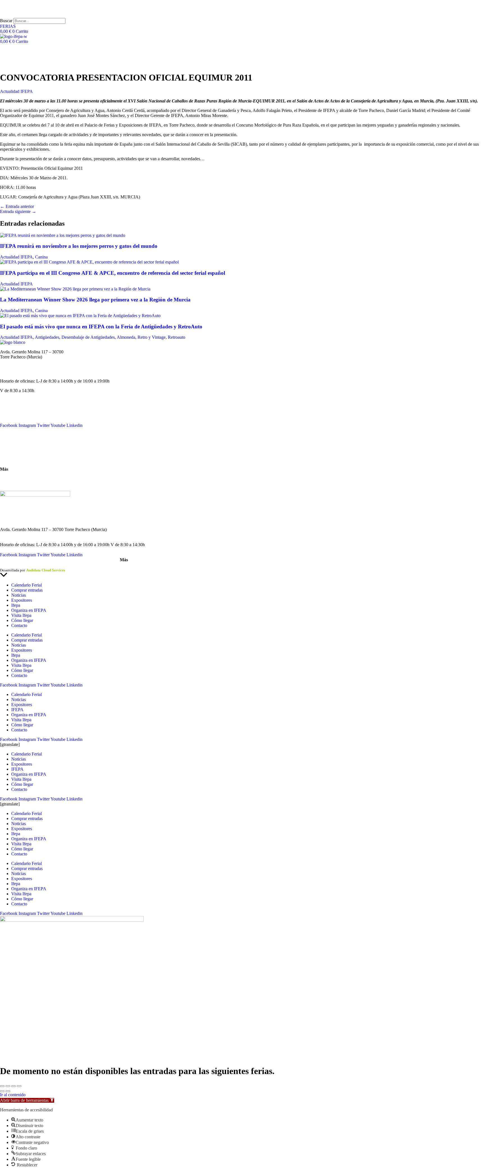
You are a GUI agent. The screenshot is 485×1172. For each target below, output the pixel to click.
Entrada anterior (17, 206)
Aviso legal (8, 565)
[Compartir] (13, 1086)
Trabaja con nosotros (18, 483)
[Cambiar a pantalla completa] (8, 1086)
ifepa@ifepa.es (13, 371)
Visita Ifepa (21, 615)
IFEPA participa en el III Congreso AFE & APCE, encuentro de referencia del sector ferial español (112, 273)
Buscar (6, 20)
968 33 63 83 (12, 362)
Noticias (7, 410)
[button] (27, 1100)
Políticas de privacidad (37, 565)
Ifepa (15, 605)
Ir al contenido (13, 1094)
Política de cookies (72, 565)
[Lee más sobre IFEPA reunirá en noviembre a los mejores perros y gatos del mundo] (62, 235)
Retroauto (176, 337)
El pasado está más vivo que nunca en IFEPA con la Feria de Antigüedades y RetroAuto (101, 326)
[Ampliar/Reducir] (2, 1086)
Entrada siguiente (18, 211)
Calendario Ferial (15, 405)
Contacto (8, 440)
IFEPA (6, 415)
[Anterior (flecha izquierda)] (2, 1091)
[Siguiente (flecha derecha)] (8, 1091)
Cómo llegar (11, 459)
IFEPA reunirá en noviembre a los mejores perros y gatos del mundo (78, 246)
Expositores (21, 600)
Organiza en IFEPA (17, 420)
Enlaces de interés (16, 478)
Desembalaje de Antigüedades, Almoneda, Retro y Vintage (113, 337)
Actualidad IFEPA (16, 91)
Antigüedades (47, 337)
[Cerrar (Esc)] (19, 1086)
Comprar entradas (27, 590)
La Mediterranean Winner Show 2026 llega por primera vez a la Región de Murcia (95, 300)
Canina (41, 257)
